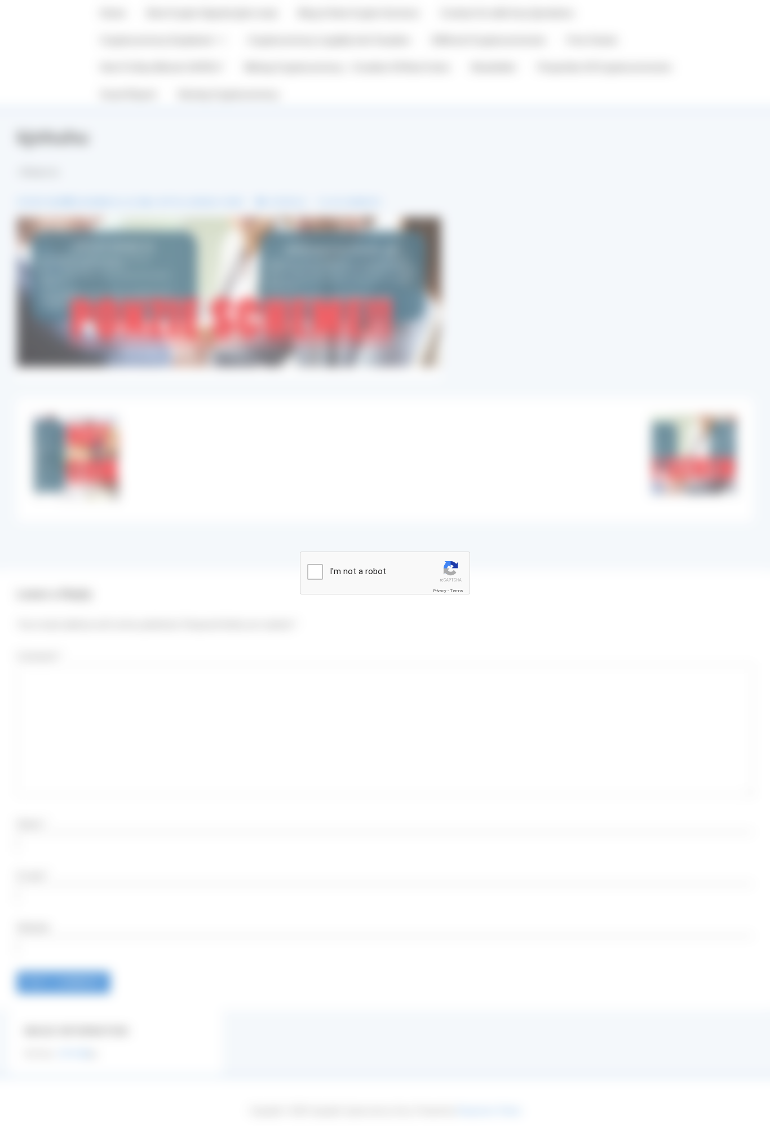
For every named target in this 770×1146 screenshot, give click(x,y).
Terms (456, 590)
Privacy (439, 590)
